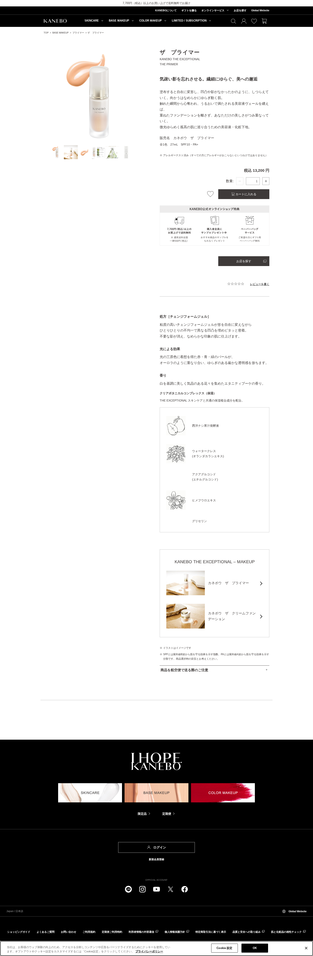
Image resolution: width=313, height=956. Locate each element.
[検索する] (233, 21)
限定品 (142, 813)
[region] (156, 948)
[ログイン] (244, 21)
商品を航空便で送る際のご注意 (184, 670)
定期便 (166, 813)
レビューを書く (259, 284)
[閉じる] (306, 948)
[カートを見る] (264, 21)
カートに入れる (245, 194)
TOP (46, 32)
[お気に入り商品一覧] (254, 21)
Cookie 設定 (224, 948)
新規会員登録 (156, 859)
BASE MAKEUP (60, 32)
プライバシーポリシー (149, 951)
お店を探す (243, 261)
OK (255, 948)
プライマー (78, 32)
